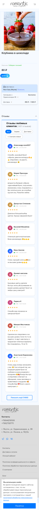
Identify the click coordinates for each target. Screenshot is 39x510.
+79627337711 (8, 423)
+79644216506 (8, 420)
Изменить (21, 90)
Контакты (6, 448)
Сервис (17, 131)
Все (8, 131)
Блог (4, 476)
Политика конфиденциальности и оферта (18, 462)
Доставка (27, 131)
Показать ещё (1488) (19, 398)
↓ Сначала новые (14, 136)
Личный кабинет (8, 456)
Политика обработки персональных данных (19, 466)
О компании (7, 470)
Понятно (19, 505)
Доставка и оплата (9, 452)
